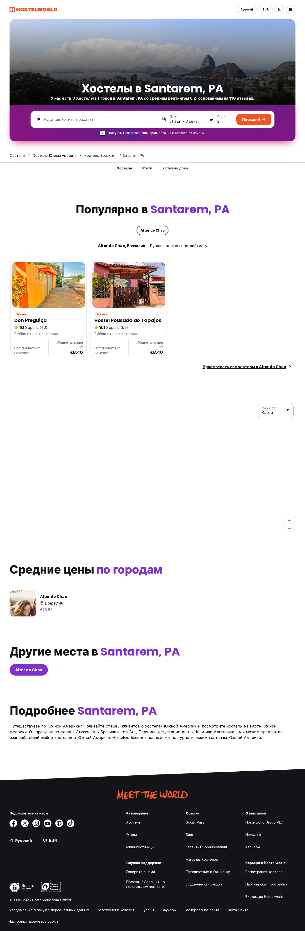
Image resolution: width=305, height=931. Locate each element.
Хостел (21, 314)
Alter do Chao (28, 669)
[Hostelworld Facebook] (13, 823)
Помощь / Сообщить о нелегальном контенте (145, 884)
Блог (189, 835)
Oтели (131, 835)
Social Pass (195, 822)
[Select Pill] (279, 9)
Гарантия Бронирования (206, 847)
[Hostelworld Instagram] (36, 823)
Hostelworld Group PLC (264, 822)
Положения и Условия (115, 910)
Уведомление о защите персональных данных (49, 910)
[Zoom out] (289, 528)
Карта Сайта (237, 910)
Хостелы (133, 822)
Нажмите (253, 835)
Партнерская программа (266, 884)
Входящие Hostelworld (264, 897)
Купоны (148, 910)
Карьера (252, 847)
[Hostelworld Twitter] (25, 823)
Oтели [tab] (146, 168)
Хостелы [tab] (124, 168)
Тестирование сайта (201, 910)
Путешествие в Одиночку (208, 872)
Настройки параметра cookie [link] (34, 921)
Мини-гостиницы (140, 847)
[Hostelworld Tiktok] (70, 823)
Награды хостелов (202, 859)
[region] (152, 467)
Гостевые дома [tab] (175, 168)
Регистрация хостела (263, 872)
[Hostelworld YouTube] (47, 823)
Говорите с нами (140, 872)
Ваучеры (169, 910)
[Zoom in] (289, 520)
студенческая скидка (204, 884)
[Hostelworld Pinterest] (59, 823)
